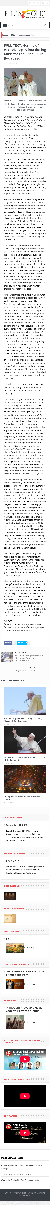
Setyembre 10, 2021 (25, 670)
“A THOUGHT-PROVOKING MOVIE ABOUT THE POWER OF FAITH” (24, 1009)
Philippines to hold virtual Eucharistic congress (22, 797)
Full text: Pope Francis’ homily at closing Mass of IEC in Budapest (23, 719)
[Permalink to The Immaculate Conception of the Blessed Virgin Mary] (15, 984)
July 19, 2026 (13, 860)
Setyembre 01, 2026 (16, 825)
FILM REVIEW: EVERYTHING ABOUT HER (17, 1174)
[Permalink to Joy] (15, 947)
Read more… (31, 873)
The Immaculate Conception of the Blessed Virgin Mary (25, 973)
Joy (7, 938)
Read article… (29, 947)
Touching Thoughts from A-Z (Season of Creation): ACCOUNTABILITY (29, 658)
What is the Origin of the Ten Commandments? (20, 1180)
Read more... (23, 840)
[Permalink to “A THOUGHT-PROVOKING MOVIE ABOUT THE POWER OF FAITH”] (15, 1022)
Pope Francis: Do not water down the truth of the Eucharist (24, 758)
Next (30, 667)
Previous (22, 652)
